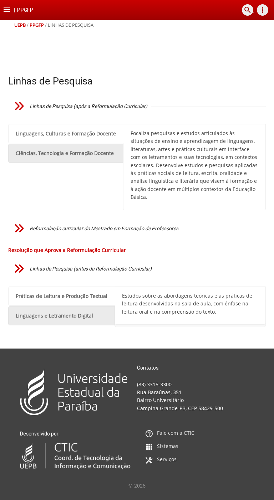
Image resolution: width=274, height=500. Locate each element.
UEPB (20, 25)
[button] (6, 10)
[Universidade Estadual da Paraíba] (75, 391)
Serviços (167, 459)
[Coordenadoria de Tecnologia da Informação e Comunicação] (75, 456)
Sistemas (167, 446)
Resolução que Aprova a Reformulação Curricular (67, 250)
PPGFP (37, 25)
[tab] (65, 133)
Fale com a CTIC (175, 432)
